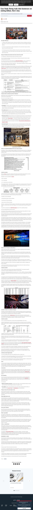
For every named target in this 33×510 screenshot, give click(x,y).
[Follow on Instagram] (19, 464)
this (5, 173)
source (13, 176)
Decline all (16, 4)
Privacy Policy (6, 505)
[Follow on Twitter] (15, 464)
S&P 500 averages (14, 207)
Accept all (10, 4)
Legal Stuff (2, 505)
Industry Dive (27, 371)
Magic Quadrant (13, 280)
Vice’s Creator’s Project (9, 431)
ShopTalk (26, 378)
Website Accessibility (15, 505)
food (11, 388)
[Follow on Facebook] (17, 464)
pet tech (9, 388)
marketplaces (16, 388)
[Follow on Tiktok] (13, 464)
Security (11, 505)
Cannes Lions (12, 315)
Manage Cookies (21, 4)
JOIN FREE (24, 508)
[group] (16, 481)
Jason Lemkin (10, 118)
